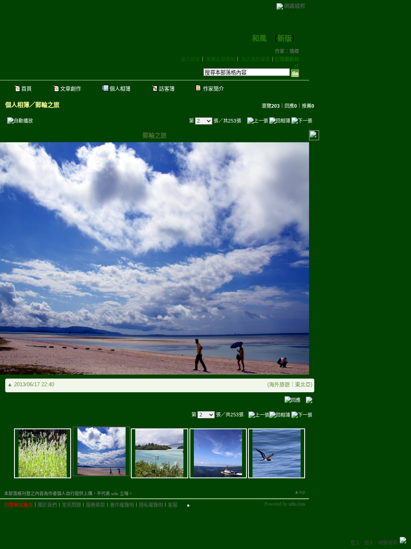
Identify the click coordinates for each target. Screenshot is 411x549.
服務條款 (95, 505)
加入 (369, 543)
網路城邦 (294, 6)
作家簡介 (213, 89)
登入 (355, 543)
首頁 (26, 89)
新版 (284, 39)
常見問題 (71, 505)
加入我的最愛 (255, 59)
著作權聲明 (122, 505)
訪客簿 (167, 89)
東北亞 (303, 384)
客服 (172, 505)
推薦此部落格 (220, 59)
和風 (259, 39)
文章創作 (70, 89)
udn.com (297, 504)
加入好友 (190, 59)
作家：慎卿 (287, 51)
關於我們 (47, 505)
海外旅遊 (279, 384)
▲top (299, 492)
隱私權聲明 (151, 505)
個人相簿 (120, 89)
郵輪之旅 (47, 104)
